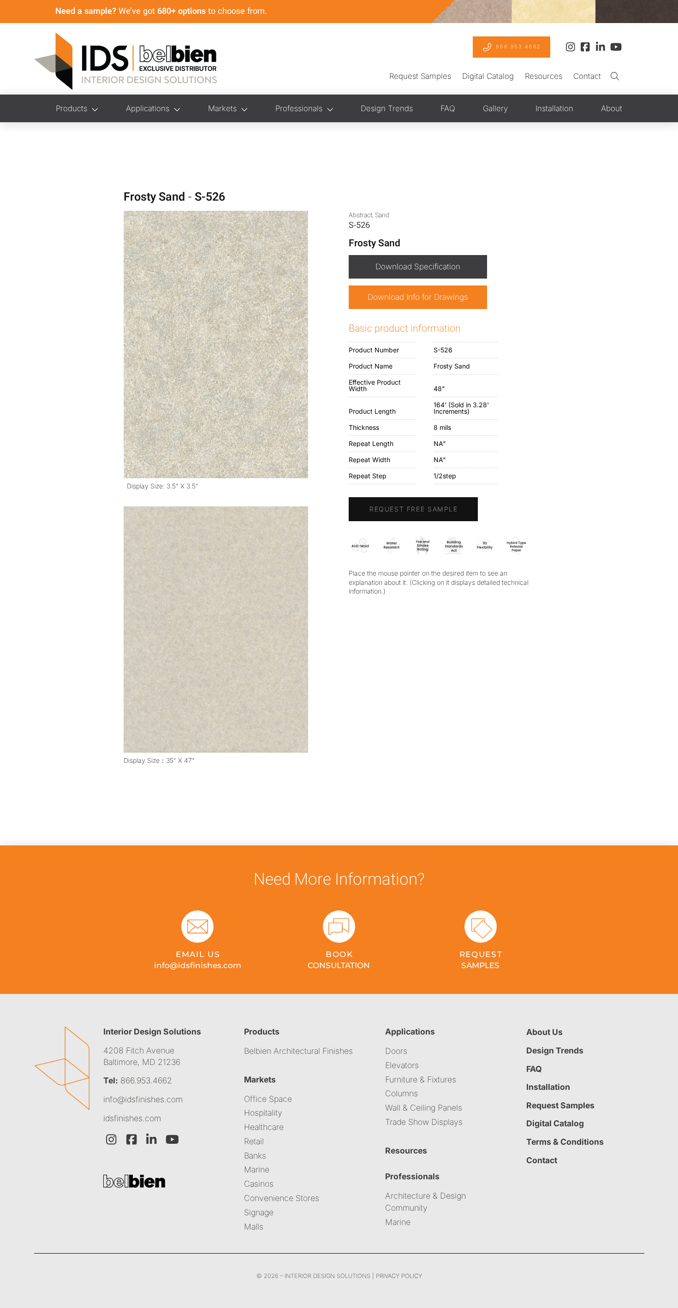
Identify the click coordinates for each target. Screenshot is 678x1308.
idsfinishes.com (132, 1118)
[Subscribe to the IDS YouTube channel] (171, 1139)
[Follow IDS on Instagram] (570, 47)
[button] (615, 76)
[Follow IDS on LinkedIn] (600, 47)
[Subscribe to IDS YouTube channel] (615, 47)
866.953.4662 (146, 1080)
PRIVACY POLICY (399, 1275)
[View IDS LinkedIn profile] (151, 1139)
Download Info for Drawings (418, 297)
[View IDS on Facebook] (585, 47)
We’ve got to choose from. (161, 11)
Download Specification (417, 266)
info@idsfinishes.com (143, 1099)
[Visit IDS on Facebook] (131, 1139)
